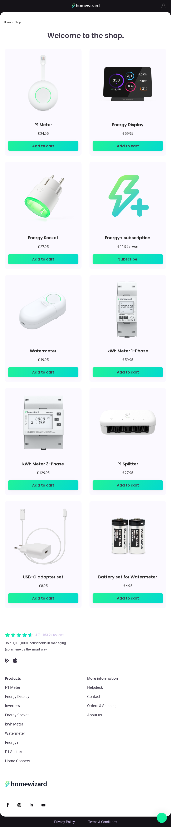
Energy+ (12, 742)
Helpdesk (95, 687)
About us (94, 714)
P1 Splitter (127, 463)
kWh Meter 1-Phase (127, 350)
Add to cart (43, 146)
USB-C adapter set (43, 576)
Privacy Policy (64, 821)
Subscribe (127, 259)
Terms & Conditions (102, 821)
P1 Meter (43, 124)
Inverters (12, 705)
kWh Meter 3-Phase (43, 463)
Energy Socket (43, 237)
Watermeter (43, 350)
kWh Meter (14, 724)
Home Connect (17, 760)
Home (7, 22)
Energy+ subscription (127, 237)
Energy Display (127, 124)
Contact (93, 696)
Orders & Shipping (102, 705)
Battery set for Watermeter (127, 576)
